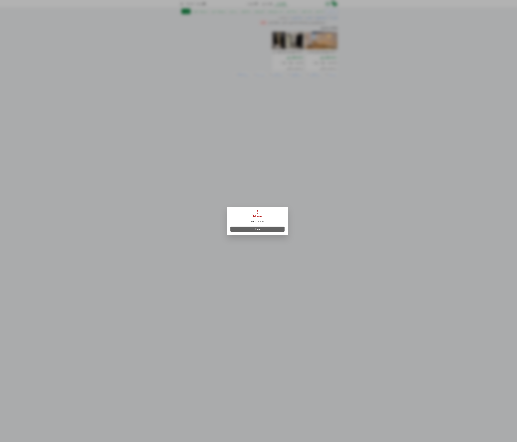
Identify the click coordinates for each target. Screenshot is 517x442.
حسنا (257, 229)
